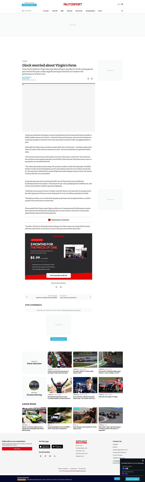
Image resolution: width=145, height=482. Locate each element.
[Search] (122, 10)
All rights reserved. (80, 471)
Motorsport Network (69, 471)
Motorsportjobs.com (81, 448)
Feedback (115, 444)
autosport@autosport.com (120, 449)
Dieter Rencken (26, 77)
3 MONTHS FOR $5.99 (29, 5)
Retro (100, 11)
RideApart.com (80, 456)
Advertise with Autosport (119, 452)
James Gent (25, 78)
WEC (62, 11)
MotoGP (54, 11)
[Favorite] (88, 78)
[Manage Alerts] (60, 287)
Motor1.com (79, 445)
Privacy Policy (82, 468)
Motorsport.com (80, 450)
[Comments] (92, 78)
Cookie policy (73, 468)
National (69, 11)
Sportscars (79, 11)
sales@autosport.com (119, 457)
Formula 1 (46, 11)
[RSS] (54, 456)
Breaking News (90, 11)
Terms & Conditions (63, 468)
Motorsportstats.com (82, 453)
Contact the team (117, 455)
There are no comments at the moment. (59, 310)
